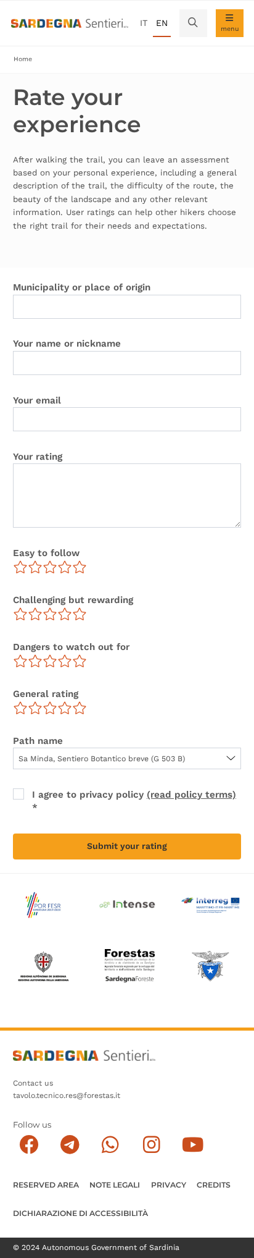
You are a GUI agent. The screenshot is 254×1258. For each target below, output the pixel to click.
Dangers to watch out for (71, 646)
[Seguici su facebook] (29, 1145)
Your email (37, 400)
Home (23, 59)
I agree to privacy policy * (134, 801)
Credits (214, 1184)
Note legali (114, 1184)
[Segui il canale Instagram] (151, 1145)
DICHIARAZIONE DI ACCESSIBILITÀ (80, 1213)
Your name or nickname (67, 343)
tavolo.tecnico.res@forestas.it (66, 1095)
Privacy (168, 1184)
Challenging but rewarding (73, 600)
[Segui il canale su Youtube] (193, 1145)
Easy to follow (46, 553)
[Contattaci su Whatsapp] (111, 1145)
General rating (45, 693)
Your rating (37, 456)
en (162, 23)
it (143, 23)
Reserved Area (46, 1184)
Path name (38, 740)
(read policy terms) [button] (191, 794)
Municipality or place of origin (81, 287)
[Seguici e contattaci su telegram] (70, 1145)
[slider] (50, 567)
